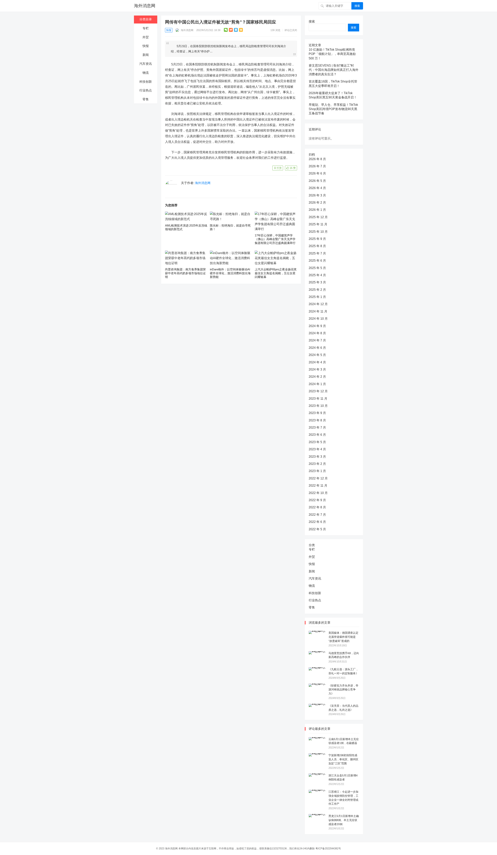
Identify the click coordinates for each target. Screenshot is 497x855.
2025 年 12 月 (318, 217)
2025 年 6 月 (317, 260)
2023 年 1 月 (317, 471)
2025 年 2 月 (317, 289)
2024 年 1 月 (317, 384)
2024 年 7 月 (317, 340)
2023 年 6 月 (317, 434)
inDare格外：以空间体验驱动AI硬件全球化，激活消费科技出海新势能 (230, 273)
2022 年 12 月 (318, 478)
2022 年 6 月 (317, 521)
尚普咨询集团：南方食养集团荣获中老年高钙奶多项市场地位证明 (185, 273)
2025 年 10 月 (318, 231)
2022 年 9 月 (317, 500)
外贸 (145, 37)
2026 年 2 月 (317, 202)
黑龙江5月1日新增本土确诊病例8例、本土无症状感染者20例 (343, 820)
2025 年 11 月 (318, 224)
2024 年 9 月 (317, 326)
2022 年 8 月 (317, 507)
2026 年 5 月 (317, 180)
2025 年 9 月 (317, 238)
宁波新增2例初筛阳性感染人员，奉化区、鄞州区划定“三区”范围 (343, 759)
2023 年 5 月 (317, 442)
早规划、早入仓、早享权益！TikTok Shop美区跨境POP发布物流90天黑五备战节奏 (333, 109)
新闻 (145, 54)
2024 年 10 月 (318, 318)
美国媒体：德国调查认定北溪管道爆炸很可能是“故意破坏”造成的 (343, 636)
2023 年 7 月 (317, 427)
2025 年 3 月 (317, 282)
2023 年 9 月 (317, 413)
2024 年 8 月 (317, 333)
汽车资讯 (145, 63)
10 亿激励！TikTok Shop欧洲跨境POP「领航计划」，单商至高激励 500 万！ (332, 54)
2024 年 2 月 (317, 376)
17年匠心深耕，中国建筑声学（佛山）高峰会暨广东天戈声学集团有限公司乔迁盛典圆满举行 (275, 239)
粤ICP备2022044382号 (328, 848)
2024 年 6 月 (317, 347)
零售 (145, 99)
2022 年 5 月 (317, 529)
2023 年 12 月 (318, 391)
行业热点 (145, 90)
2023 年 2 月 (317, 463)
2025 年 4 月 (317, 275)
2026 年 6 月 (317, 173)
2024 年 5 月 (317, 355)
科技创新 (145, 81)
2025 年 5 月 (317, 268)
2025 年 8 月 (317, 246)
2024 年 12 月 (318, 304)
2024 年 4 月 (317, 362)
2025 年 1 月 (317, 297)
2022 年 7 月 (317, 514)
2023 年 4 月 (317, 449)
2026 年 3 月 (317, 195)
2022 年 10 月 (318, 493)
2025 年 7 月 (317, 253)
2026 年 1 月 (317, 209)
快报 (145, 46)
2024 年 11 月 (318, 311)
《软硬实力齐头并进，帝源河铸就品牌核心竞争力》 (343, 689)
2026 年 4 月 (317, 188)
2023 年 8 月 (317, 420)
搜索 (357, 5)
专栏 (145, 28)
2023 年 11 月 (318, 398)
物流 (145, 72)
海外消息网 (144, 5)
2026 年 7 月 (317, 166)
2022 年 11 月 (318, 485)
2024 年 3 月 (317, 369)
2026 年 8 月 (317, 159)
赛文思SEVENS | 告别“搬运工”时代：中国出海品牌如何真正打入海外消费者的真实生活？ (333, 70)
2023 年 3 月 (317, 456)
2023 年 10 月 (318, 405)
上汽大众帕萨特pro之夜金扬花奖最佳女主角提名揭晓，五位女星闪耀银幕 (276, 273)
